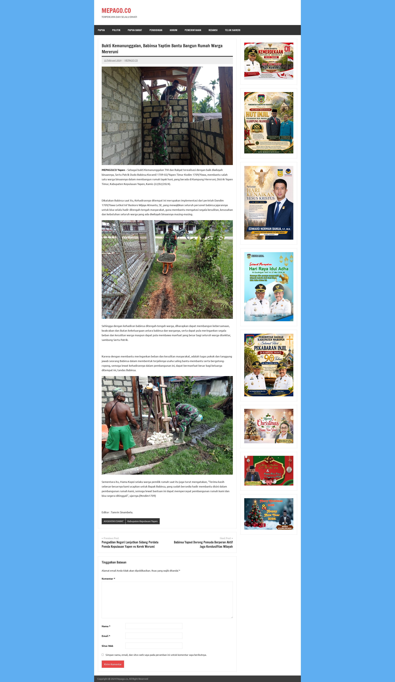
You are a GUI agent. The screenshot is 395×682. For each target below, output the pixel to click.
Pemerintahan (193, 30)
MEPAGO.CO (116, 10)
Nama (106, 626)
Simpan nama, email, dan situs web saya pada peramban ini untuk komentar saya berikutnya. (156, 654)
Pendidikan (156, 30)
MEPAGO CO (131, 60)
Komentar (108, 578)
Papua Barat (135, 30)
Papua (101, 30)
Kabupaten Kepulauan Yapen (142, 521)
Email (106, 636)
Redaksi (213, 30)
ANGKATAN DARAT (113, 521)
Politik (116, 30)
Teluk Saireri (232, 30)
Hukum (173, 30)
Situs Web (107, 645)
